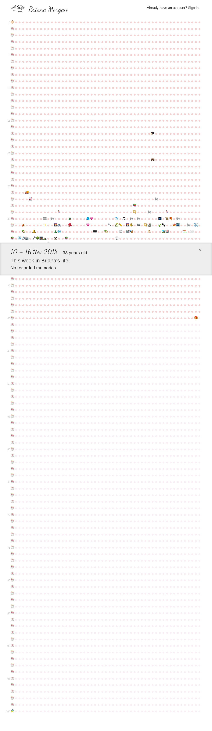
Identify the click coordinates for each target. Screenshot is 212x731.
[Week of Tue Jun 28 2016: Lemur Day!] (167, 218)
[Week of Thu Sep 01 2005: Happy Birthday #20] (12, 153)
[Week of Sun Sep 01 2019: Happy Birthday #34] (12, 278)
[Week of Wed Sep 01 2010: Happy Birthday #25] (12, 186)
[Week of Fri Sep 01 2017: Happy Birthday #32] (12, 232)
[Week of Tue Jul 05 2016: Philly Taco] (170, 218)
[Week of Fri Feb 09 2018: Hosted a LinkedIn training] (95, 232)
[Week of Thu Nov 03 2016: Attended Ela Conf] (45, 225)
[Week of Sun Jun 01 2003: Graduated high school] (152, 133)
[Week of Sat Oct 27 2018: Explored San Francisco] (41, 238)
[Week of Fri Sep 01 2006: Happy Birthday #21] (12, 159)
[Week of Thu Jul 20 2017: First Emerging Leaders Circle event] (177, 225)
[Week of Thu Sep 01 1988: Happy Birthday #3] (12, 41)
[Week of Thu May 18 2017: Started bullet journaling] (145, 225)
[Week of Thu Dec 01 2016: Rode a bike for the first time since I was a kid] (59, 225)
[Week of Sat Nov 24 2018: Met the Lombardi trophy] (55, 238)
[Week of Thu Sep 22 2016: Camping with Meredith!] (23, 225)
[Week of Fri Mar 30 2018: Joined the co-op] (120, 232)
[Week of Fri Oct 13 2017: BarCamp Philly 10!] (34, 232)
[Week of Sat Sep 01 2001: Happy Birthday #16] (12, 127)
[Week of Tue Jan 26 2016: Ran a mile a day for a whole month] (88, 218)
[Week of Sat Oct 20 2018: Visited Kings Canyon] (37, 238)
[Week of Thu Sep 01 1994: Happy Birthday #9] (12, 81)
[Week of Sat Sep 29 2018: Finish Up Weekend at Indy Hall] (27, 238)
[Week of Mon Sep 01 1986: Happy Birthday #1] (12, 28)
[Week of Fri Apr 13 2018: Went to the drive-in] (127, 232)
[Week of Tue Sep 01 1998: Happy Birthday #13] (12, 107)
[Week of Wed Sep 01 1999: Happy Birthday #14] (12, 114)
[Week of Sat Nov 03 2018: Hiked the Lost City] (45, 238)
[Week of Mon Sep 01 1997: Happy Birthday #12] (12, 100)
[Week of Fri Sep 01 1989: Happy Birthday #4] (12, 48)
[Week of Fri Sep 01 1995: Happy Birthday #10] (12, 87)
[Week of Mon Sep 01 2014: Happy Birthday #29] (12, 212)
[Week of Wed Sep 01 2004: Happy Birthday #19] (12, 146)
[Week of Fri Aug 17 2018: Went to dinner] (192, 232)
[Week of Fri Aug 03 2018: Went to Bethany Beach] (185, 232)
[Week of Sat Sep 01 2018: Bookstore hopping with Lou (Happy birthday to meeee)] (12, 238)
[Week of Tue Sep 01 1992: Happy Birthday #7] (12, 68)
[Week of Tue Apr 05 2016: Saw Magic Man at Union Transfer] (124, 218)
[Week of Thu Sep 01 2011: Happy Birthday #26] (12, 192)
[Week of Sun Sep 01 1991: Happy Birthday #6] (12, 61)
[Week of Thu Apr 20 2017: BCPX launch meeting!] (131, 225)
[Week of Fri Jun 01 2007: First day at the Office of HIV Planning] (152, 159)
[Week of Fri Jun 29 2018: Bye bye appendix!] (167, 232)
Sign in (193, 8)
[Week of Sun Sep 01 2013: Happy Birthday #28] (12, 205)
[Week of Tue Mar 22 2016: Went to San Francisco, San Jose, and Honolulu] (116, 218)
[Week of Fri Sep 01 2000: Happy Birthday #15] (12, 120)
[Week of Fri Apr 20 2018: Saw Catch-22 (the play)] (131, 232)
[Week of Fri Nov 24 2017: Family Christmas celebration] (55, 232)
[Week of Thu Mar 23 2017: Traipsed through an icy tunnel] (116, 225)
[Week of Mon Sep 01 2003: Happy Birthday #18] (12, 140)
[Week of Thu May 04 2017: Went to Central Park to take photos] (138, 225)
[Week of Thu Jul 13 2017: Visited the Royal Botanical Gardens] (174, 225)
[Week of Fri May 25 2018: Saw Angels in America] (149, 232)
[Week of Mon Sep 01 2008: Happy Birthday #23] (12, 173)
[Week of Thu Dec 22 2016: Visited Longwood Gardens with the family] (70, 225)
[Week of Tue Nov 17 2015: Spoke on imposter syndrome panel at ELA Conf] (52, 218)
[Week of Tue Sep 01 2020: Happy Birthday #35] (12, 285)
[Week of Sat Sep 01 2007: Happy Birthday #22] (12, 166)
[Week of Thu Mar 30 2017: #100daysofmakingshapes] (120, 225)
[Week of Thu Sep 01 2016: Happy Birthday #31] (12, 225)
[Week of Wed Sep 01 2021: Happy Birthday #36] (12, 291)
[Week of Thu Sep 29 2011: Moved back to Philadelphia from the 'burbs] (27, 192)
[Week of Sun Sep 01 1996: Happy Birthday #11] (12, 94)
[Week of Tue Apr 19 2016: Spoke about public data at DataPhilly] (131, 218)
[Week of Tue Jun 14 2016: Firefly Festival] (160, 218)
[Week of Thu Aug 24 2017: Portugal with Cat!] (196, 225)
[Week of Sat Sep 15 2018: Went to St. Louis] (19, 238)
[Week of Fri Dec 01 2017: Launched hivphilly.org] (59, 232)
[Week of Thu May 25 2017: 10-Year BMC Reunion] (149, 225)
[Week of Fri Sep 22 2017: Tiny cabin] (23, 232)
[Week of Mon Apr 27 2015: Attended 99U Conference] (134, 212)
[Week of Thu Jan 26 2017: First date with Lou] (88, 225)
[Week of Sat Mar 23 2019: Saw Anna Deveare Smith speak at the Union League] (116, 238)
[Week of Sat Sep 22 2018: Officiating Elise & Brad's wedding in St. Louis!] (23, 238)
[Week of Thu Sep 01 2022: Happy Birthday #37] (12, 298)
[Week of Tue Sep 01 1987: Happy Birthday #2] (12, 35)
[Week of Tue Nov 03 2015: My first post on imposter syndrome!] (45, 218)
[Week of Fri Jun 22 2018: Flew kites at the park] (163, 232)
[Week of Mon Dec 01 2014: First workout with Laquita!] (59, 212)
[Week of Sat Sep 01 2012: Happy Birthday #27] (12, 199)
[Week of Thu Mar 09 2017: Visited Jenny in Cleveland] (109, 225)
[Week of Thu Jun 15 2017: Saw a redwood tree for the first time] (160, 225)
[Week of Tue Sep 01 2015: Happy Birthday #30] (12, 218)
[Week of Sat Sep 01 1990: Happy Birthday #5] (12, 54)
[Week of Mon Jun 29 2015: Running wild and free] (167, 212)
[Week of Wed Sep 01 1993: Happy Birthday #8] (12, 74)
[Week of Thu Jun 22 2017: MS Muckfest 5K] (163, 225)
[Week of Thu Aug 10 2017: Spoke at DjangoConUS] (188, 225)
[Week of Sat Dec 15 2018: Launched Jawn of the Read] (66, 238)
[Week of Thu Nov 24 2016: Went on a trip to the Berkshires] (55, 225)
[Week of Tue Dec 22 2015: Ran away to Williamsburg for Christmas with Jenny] (70, 218)
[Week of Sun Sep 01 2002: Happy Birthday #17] (12, 133)
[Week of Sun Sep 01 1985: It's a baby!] (12, 22)
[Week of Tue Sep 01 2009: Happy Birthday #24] (12, 179)
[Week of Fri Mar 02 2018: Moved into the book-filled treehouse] (106, 232)
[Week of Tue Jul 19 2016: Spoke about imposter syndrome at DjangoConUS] (177, 218)
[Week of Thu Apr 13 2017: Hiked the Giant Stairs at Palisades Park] (127, 225)
